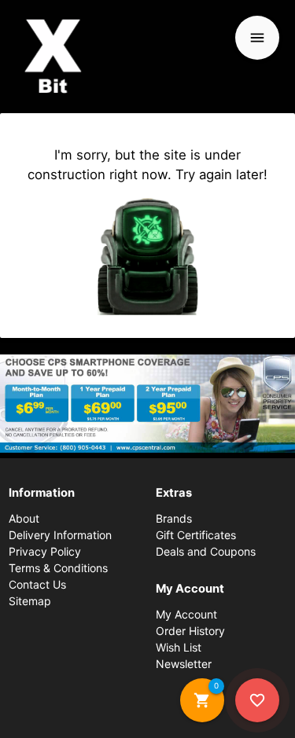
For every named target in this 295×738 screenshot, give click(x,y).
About (24, 518)
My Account (186, 614)
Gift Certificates (196, 535)
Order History (190, 630)
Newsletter (184, 663)
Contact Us (37, 584)
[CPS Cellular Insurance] (147, 403)
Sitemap (30, 601)
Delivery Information (60, 535)
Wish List (178, 647)
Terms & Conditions (58, 568)
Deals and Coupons (206, 551)
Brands (174, 518)
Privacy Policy (45, 551)
